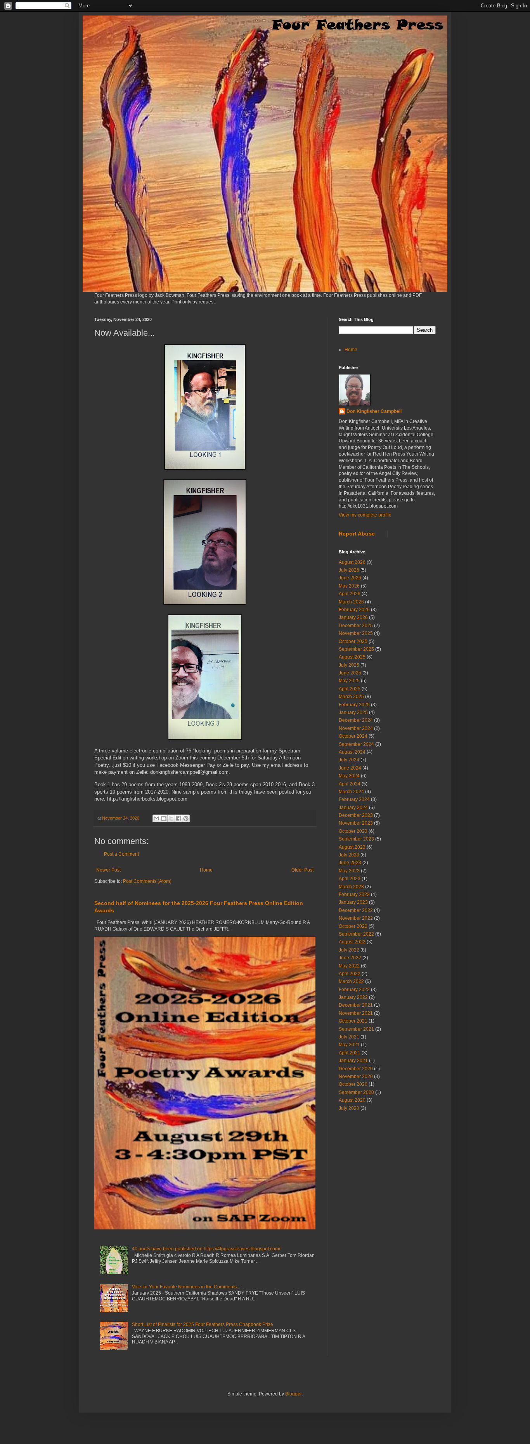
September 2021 (356, 1029)
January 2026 (353, 617)
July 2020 (349, 1108)
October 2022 (353, 926)
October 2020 (353, 1084)
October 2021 (353, 1021)
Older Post (302, 870)
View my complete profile (365, 515)
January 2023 (353, 902)
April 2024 (349, 784)
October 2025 (353, 641)
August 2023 (352, 847)
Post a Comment (121, 854)
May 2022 (349, 966)
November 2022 (356, 918)
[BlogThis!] (164, 818)
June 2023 (350, 862)
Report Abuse (357, 533)
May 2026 (349, 586)
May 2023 (349, 871)
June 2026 (350, 578)
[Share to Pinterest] (186, 818)
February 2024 (354, 799)
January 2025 (353, 712)
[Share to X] (171, 818)
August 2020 (352, 1100)
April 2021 (349, 1053)
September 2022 (356, 934)
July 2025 (349, 665)
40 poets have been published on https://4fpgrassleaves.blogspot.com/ (206, 1249)
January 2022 (353, 997)
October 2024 (353, 736)
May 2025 (349, 680)
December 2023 (356, 815)
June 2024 (350, 768)
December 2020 (356, 1068)
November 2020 (356, 1076)
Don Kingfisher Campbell (374, 411)
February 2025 (354, 704)
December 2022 (356, 910)
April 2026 (349, 593)
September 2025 (356, 649)
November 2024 (356, 728)
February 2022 (354, 989)
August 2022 (352, 942)
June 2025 (350, 673)
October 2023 (353, 831)
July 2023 (349, 855)
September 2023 (356, 839)
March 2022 (351, 981)
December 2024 (356, 720)
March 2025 (351, 696)
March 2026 (351, 602)
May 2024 (349, 775)
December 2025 (356, 625)
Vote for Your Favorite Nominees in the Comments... (186, 1287)
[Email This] (156, 818)
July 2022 (349, 950)
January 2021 (353, 1060)
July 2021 (349, 1037)
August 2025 (352, 657)
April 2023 (349, 878)
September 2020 (356, 1092)
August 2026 (352, 562)
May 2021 (349, 1044)
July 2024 (349, 760)
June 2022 (350, 957)
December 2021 (356, 1005)
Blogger (293, 1394)
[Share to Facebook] (178, 818)
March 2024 (351, 791)
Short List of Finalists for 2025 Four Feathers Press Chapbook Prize (202, 1324)
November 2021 (356, 1013)
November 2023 (356, 823)
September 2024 (356, 744)
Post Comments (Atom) (147, 881)
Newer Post (108, 870)
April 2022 (349, 973)
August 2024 (352, 752)
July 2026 (349, 570)
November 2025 (356, 633)
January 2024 (353, 807)
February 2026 (354, 609)
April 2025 (349, 689)
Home (206, 870)
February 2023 (354, 894)
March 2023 (351, 886)
